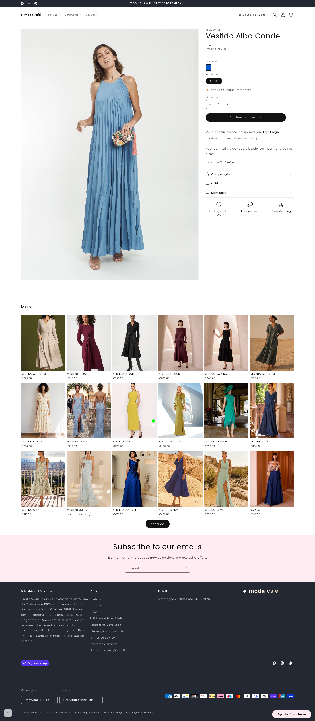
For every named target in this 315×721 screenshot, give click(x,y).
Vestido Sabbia (32, 441)
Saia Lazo (257, 509)
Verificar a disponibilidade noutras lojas (233, 138)
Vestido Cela (30, 509)
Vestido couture (79, 509)
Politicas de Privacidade (106, 618)
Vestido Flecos (169, 373)
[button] (54, 15)
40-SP (214, 81)
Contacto (96, 599)
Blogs (94, 612)
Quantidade (213, 97)
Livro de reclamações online (109, 650)
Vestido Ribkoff (78, 373)
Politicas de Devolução (105, 624)
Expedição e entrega (103, 644)
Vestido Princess (79, 441)
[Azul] (208, 67)
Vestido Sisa (121, 441)
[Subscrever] (186, 568)
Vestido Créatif (261, 441)
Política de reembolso (58, 712)
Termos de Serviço (102, 637)
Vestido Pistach (170, 441)
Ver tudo (157, 524)
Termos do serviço (113, 712)
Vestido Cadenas (216, 373)
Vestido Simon (169, 509)
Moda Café (36, 712)
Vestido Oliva (214, 509)
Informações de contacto (107, 631)
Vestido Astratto (34, 373)
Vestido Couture (216, 441)
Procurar (96, 605)
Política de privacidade (86, 712)
